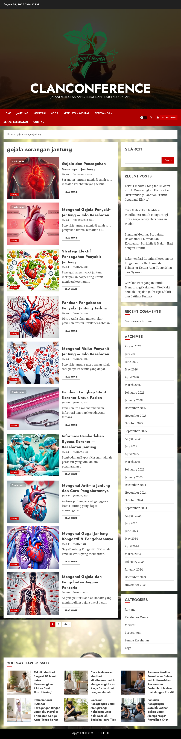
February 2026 (134, 392)
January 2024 (134, 569)
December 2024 (135, 485)
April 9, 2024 (81, 544)
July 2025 (131, 446)
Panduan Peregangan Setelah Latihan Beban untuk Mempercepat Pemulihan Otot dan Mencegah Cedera (157, 714)
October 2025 (134, 423)
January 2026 (134, 400)
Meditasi (40, 113)
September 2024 (136, 508)
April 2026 (132, 377)
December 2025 (135, 408)
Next (67, 624)
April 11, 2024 (81, 452)
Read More (71, 192)
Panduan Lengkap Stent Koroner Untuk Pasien (84, 394)
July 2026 (131, 354)
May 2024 (131, 539)
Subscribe (169, 117)
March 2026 (133, 385)
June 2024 (131, 531)
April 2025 (132, 454)
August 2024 (133, 516)
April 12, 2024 (82, 403)
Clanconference (90, 88)
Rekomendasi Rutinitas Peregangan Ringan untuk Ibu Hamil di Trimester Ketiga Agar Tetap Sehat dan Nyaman (47, 712)
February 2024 (134, 562)
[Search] (151, 117)
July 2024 (131, 523)
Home (7, 113)
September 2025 (136, 431)
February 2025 (134, 469)
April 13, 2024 (81, 359)
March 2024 (133, 554)
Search (133, 149)
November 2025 (135, 416)
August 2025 (133, 439)
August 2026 (133, 346)
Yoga (54, 113)
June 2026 (131, 362)
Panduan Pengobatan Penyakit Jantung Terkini (84, 305)
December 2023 (135, 577)
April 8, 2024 (81, 592)
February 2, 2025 (83, 174)
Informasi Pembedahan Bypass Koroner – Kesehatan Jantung (83, 441)
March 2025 (133, 462)
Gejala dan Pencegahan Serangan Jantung (84, 166)
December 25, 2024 (84, 220)
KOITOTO (104, 733)
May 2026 (131, 369)
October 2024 (134, 500)
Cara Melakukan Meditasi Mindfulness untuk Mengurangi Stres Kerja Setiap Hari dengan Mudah (146, 217)
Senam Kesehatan (16, 122)
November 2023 (135, 585)
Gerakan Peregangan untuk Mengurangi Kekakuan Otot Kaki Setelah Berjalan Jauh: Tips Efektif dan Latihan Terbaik (148, 289)
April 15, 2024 (81, 267)
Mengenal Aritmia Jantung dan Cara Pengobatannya (86, 488)
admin (67, 174)
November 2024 (135, 492)
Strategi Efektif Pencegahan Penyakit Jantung (81, 256)
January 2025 (134, 477)
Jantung (22, 113)
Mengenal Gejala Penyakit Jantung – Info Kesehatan (86, 212)
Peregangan (103, 113)
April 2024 (132, 546)
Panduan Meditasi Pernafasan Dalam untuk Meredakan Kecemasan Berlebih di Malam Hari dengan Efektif (160, 682)
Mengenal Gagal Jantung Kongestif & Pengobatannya (87, 536)
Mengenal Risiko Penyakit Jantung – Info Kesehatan (85, 351)
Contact (39, 122)
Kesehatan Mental (76, 113)
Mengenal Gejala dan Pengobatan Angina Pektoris (82, 582)
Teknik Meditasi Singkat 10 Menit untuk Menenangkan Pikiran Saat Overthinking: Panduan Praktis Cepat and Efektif (46, 686)
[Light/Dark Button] (143, 117)
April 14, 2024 (81, 313)
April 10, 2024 (81, 496)
